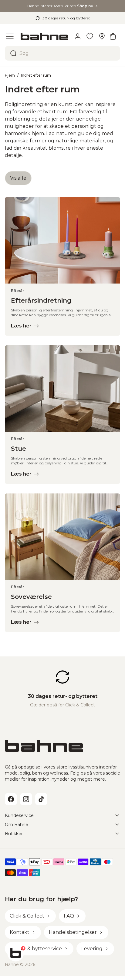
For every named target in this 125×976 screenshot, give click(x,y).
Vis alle (18, 178)
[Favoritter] (90, 36)
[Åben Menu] (10, 36)
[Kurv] (113, 36)
